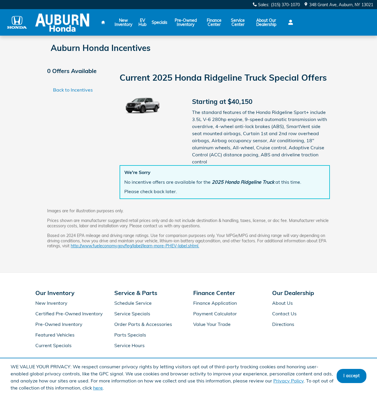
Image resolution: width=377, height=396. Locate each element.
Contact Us (284, 314)
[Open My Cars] (289, 22)
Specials (159, 22)
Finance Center (214, 22)
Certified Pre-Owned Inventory (69, 314)
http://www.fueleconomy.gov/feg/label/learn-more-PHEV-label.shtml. (135, 245)
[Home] (17, 22)
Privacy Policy (288, 381)
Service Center (238, 22)
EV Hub (142, 22)
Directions (283, 324)
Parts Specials (130, 335)
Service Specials (132, 314)
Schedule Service (133, 303)
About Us (282, 303)
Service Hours (129, 345)
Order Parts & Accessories (143, 324)
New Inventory (123, 22)
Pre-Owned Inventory (186, 22)
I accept (351, 375)
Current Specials (53, 345)
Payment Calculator (215, 314)
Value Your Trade (212, 324)
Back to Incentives (73, 90)
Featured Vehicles (55, 335)
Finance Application (215, 303)
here (98, 388)
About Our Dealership (266, 22)
